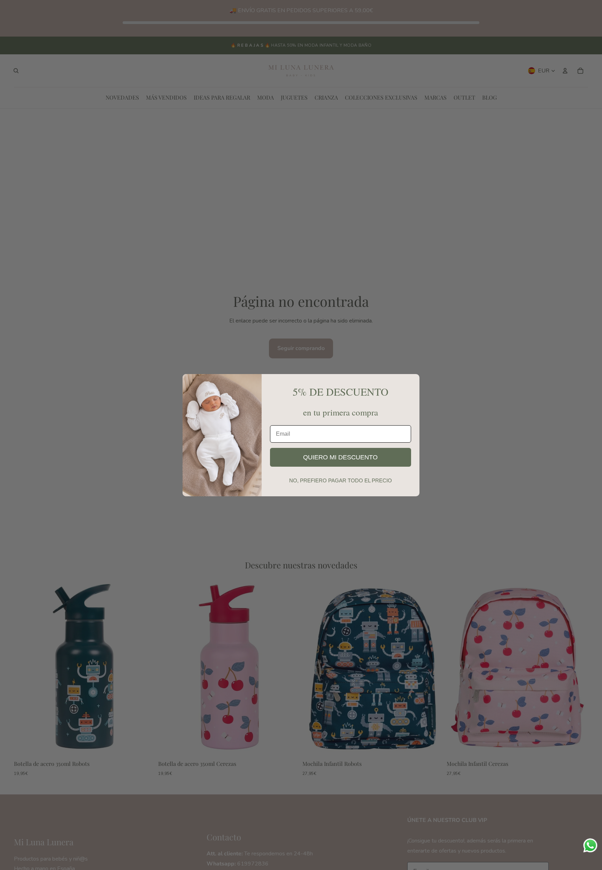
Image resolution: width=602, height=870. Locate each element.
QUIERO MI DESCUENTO (340, 457)
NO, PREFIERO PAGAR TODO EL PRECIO (340, 480)
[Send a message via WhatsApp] (590, 845)
